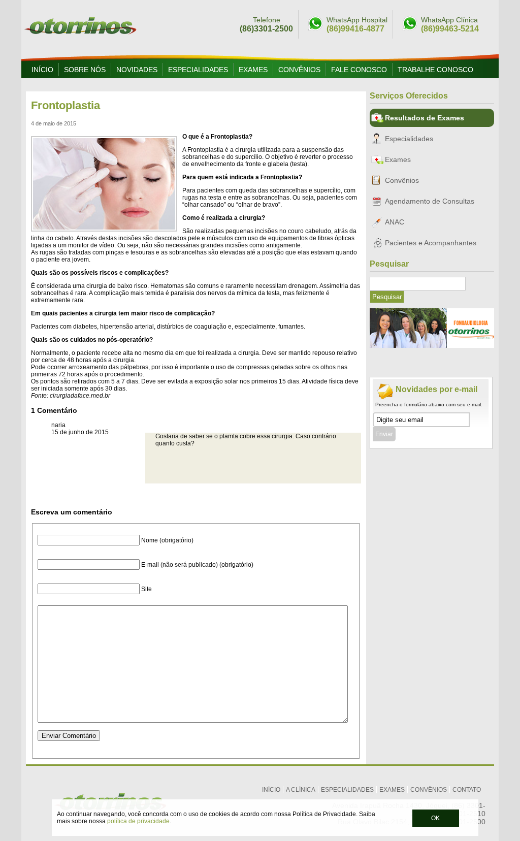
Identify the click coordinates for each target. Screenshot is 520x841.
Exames (253, 70)
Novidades (136, 70)
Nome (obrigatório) (167, 540)
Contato (466, 789)
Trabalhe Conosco (435, 70)
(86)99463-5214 (450, 28)
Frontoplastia (65, 105)
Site (146, 589)
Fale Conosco (359, 70)
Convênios (299, 70)
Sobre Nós (85, 70)
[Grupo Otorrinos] (80, 38)
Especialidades (198, 70)
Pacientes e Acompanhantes (430, 243)
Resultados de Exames (424, 118)
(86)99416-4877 (355, 28)
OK (435, 818)
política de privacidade (138, 821)
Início (42, 70)
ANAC (394, 222)
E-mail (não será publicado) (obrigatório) (197, 564)
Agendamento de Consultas (429, 201)
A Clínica (300, 789)
